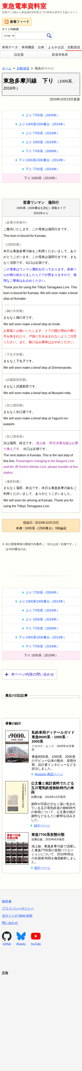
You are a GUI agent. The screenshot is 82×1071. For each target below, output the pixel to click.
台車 (41, 47)
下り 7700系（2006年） (42, 151)
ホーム (7, 68)
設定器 (19, 54)
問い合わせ (10, 923)
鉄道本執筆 (60, 54)
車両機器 (27, 47)
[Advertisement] (41, 1018)
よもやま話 (56, 47)
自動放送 (73, 47)
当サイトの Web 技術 (17, 915)
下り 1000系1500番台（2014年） (42, 160)
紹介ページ (42, 825)
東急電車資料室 (24, 6)
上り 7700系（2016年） (42, 133)
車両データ (10, 47)
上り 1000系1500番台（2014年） (42, 124)
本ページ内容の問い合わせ (32, 674)
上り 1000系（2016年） (42, 142)
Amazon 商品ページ (49, 774)
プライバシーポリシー (18, 908)
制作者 (7, 901)
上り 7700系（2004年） (42, 115)
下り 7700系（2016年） (42, 169)
